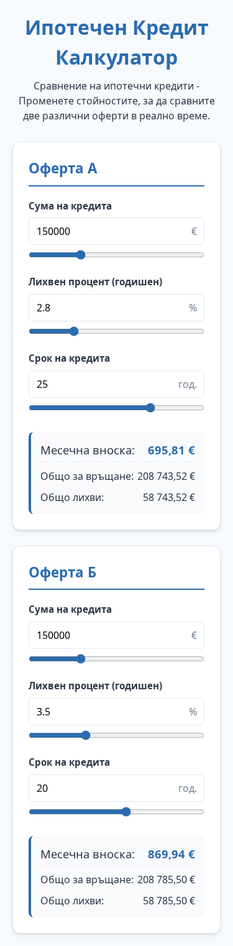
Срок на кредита (69, 358)
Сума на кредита (70, 206)
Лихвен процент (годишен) (95, 281)
